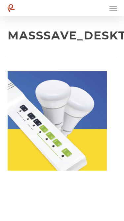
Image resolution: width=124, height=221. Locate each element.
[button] (113, 8)
